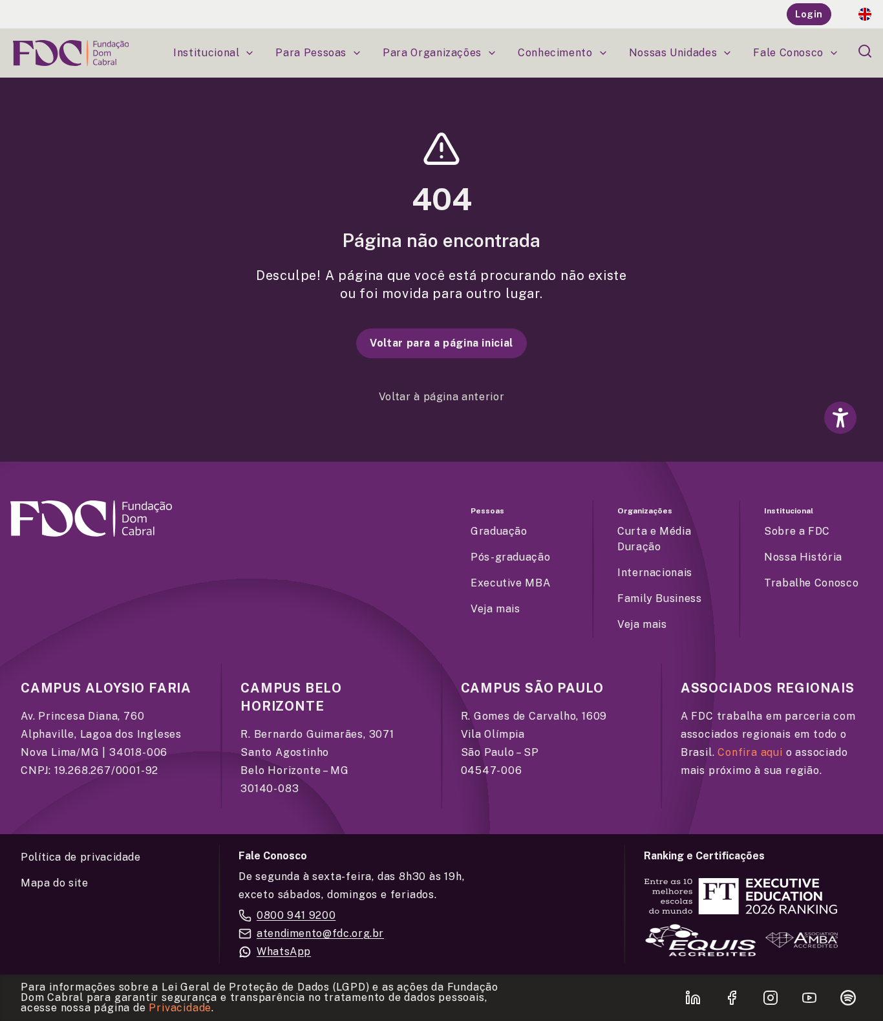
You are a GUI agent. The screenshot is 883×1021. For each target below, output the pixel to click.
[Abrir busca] (865, 51)
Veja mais (495, 609)
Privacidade (180, 1008)
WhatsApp (284, 951)
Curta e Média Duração (654, 539)
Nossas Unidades (673, 53)
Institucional (206, 53)
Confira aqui (750, 752)
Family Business (659, 598)
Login (809, 14)
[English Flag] (865, 14)
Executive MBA (510, 583)
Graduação (499, 531)
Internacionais (654, 572)
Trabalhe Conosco (811, 583)
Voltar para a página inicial (441, 343)
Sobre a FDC (797, 531)
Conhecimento (555, 53)
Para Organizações (432, 53)
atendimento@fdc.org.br (320, 933)
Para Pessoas (310, 53)
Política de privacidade (81, 857)
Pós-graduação (510, 557)
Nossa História (803, 557)
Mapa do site (55, 883)
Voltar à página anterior (441, 397)
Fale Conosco (788, 53)
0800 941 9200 (296, 915)
